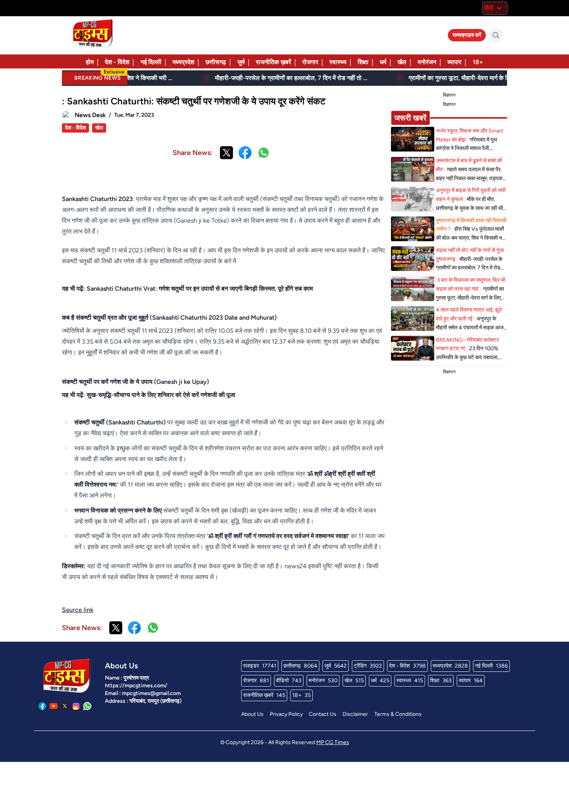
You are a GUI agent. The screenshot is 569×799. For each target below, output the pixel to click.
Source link (77, 609)
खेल (402, 62)
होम (90, 62)
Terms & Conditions (398, 714)
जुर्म (241, 62)
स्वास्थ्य (337, 62)
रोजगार (310, 62)
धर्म (383, 62)
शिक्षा (363, 62)
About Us (252, 714)
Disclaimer (355, 714)
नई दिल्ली (151, 62)
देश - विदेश (117, 62)
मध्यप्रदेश (183, 62)
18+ (478, 62)
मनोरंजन (427, 62)
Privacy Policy (286, 714)
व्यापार (454, 62)
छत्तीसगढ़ (216, 62)
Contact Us (322, 714)
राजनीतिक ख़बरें (273, 62)
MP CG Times (332, 742)
